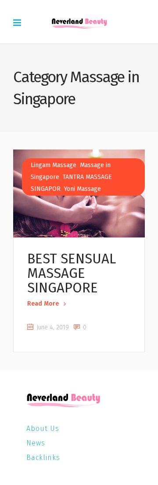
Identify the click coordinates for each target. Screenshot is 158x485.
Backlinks (43, 457)
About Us (42, 428)
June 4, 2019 (52, 327)
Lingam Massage (53, 165)
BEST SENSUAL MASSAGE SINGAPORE (71, 273)
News (35, 443)
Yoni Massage (82, 189)
